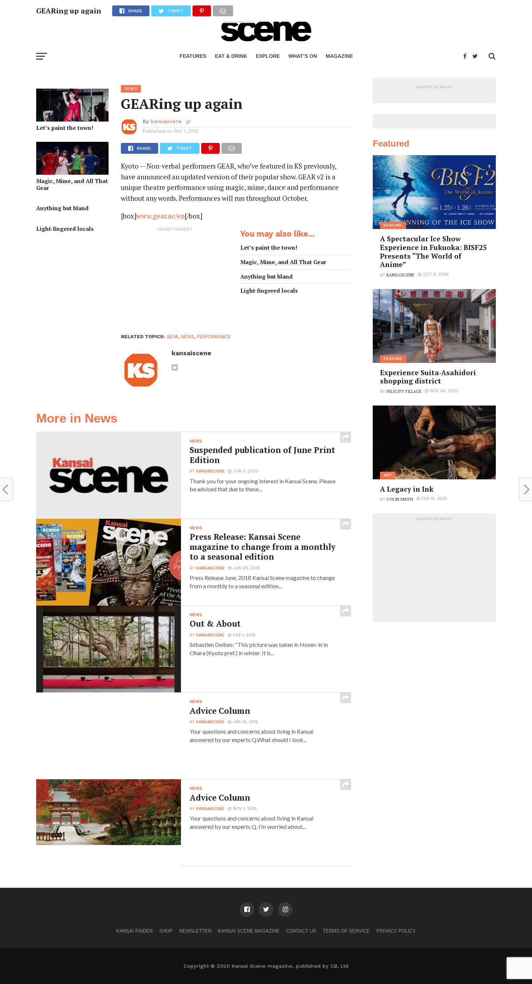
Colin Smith (400, 499)
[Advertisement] (175, 280)
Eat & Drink (231, 56)
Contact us (301, 931)
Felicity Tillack (404, 391)
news (187, 336)
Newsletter (195, 931)
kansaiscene (166, 121)
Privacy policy (396, 931)
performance (214, 336)
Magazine (339, 56)
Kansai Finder (134, 931)
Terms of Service (346, 931)
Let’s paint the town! (64, 127)
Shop (166, 931)
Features (193, 56)
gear (172, 336)
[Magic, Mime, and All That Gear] (72, 172)
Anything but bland (62, 208)
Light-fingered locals (65, 228)
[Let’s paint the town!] (72, 119)
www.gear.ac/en (160, 216)
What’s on (302, 56)
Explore (268, 56)
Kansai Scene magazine (249, 931)
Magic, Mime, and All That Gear (72, 184)
